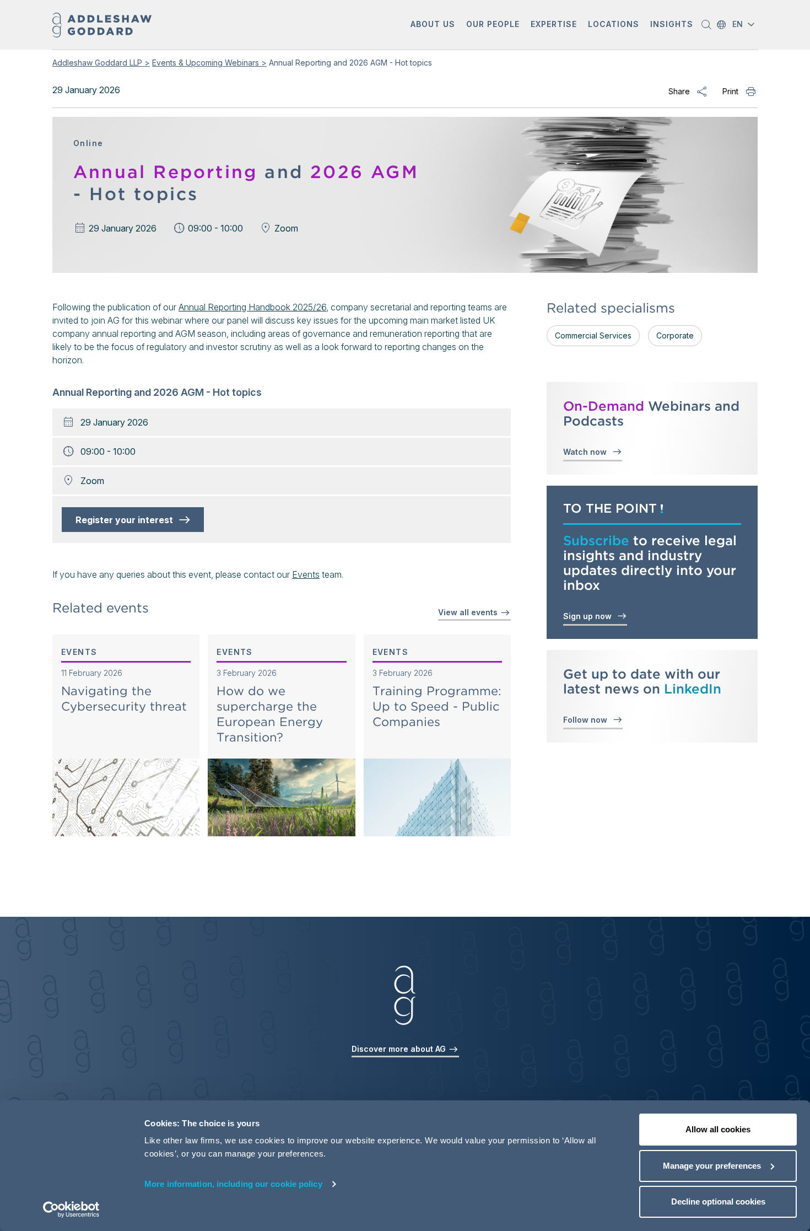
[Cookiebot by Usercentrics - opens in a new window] (71, 1209)
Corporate (675, 335)
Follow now (587, 719)
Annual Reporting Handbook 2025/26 (252, 307)
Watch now (587, 451)
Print (730, 91)
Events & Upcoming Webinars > (209, 62)
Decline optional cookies (718, 1201)
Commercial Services (593, 335)
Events (306, 574)
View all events (469, 612)
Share (679, 91)
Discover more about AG (400, 1048)
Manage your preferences (712, 1165)
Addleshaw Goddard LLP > (101, 62)
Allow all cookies (717, 1129)
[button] (433, 25)
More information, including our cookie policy (233, 1184)
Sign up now (589, 616)
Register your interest (127, 519)
